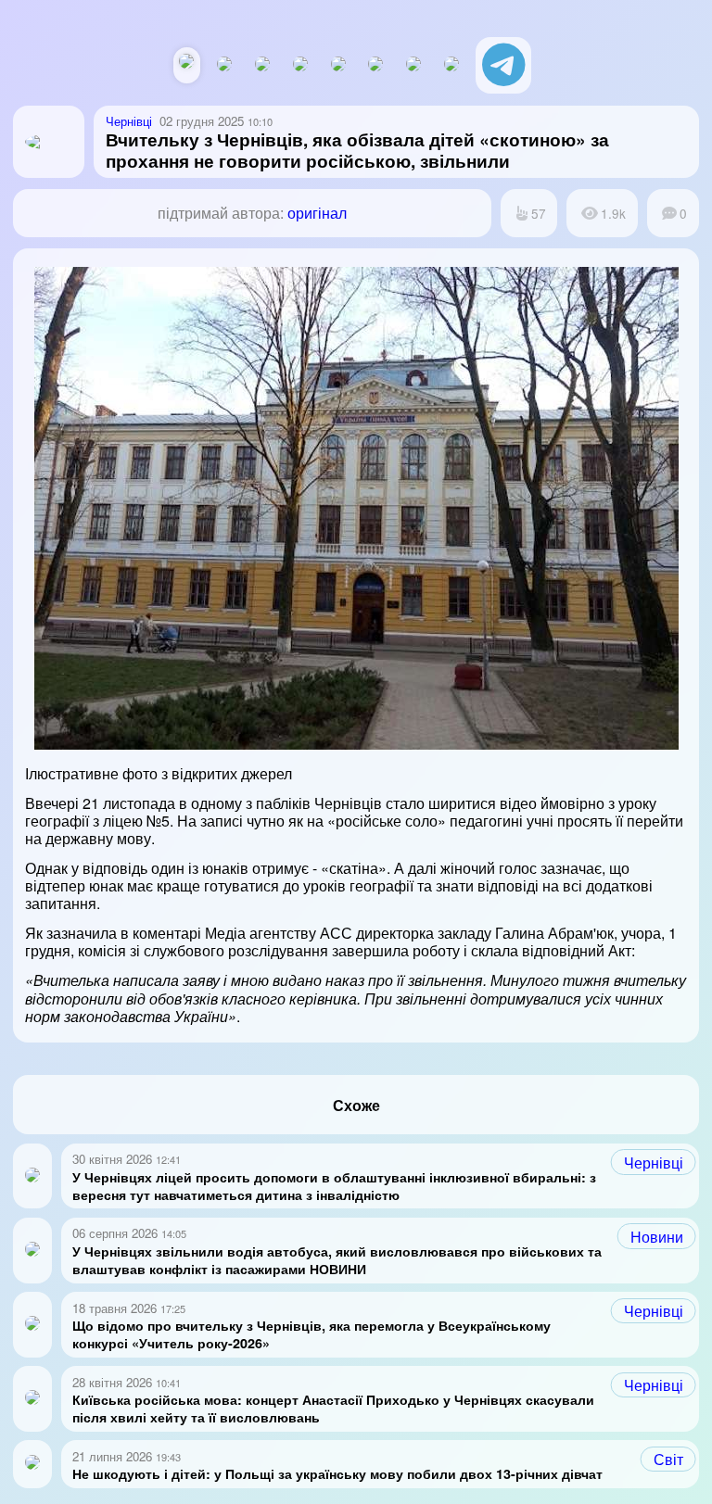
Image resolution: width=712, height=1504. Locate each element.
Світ (668, 1459)
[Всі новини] (186, 62)
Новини (656, 1236)
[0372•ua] (451, 65)
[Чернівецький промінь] (262, 65)
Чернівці (653, 1162)
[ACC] (300, 65)
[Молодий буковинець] (338, 65)
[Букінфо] (375, 65)
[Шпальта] (224, 65)
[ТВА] (413, 65)
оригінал (317, 212)
